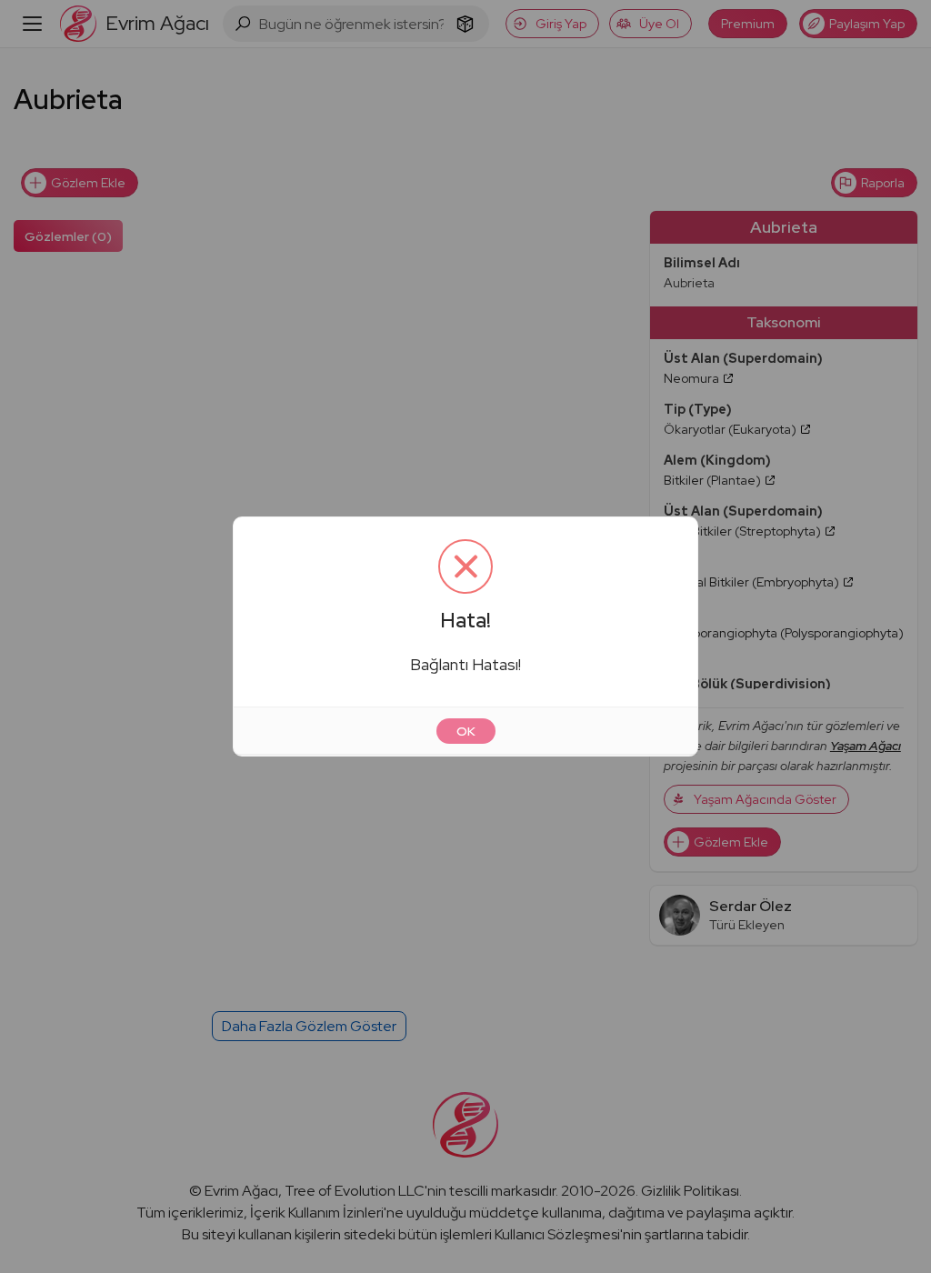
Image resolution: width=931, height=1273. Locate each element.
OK (466, 731)
